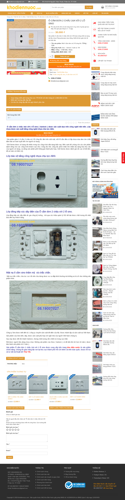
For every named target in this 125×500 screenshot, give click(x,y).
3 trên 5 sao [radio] (13, 430)
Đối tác (85, 13)
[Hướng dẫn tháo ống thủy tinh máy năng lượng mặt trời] (97, 380)
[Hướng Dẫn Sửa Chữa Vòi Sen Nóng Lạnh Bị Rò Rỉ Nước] (97, 333)
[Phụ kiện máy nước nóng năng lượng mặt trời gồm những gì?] (97, 220)
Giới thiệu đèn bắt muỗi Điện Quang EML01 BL (108, 342)
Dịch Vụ (39, 13)
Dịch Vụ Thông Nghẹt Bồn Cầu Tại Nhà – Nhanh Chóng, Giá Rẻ (110, 267)
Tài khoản (104, 13)
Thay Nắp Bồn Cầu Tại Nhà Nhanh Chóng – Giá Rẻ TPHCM (109, 279)
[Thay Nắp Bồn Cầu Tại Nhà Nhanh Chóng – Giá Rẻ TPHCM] (97, 281)
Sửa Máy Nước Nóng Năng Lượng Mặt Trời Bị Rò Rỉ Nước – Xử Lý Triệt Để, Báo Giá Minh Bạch (110, 231)
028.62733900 (24, 486)
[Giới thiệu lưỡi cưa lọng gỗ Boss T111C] (97, 369)
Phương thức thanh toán (44, 482)
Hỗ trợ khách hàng (71, 477)
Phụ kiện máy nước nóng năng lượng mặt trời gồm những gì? (110, 218)
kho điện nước (73, 347)
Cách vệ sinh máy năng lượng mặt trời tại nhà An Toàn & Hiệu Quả (109, 315)
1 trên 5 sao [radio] (7, 430)
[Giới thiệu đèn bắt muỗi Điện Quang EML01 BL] (97, 345)
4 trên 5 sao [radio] (15, 430)
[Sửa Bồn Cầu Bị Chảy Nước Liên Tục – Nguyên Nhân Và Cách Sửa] (97, 208)
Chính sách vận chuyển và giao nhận (48, 477)
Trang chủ (9, 17)
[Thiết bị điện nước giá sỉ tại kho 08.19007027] (24, 7)
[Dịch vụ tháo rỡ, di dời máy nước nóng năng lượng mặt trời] (97, 305)
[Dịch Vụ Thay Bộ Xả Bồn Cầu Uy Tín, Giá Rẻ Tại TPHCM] (97, 257)
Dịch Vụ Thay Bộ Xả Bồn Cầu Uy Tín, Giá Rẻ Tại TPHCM (109, 255)
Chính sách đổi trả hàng (44, 488)
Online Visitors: (99, 471)
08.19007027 (14, 486)
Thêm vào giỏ (64, 56)
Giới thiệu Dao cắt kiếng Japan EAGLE (109, 353)
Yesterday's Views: (100, 478)
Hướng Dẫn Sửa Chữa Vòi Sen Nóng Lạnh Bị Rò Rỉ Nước (109, 330)
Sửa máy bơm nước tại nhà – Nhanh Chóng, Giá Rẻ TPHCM (109, 291)
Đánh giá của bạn (12, 427)
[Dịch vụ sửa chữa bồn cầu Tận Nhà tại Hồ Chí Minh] (97, 246)
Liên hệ (94, 13)
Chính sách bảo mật (43, 474)
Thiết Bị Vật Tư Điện (19, 17)
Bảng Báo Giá (66, 13)
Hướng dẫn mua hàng (58, 60)
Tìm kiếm (89, 7)
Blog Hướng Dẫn (52, 13)
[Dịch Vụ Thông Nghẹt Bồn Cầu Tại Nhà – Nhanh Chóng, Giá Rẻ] (97, 269)
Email (8, 450)
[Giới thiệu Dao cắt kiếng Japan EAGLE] (97, 357)
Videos (77, 13)
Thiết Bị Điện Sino (32, 17)
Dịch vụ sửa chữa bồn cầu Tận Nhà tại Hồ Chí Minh (110, 243)
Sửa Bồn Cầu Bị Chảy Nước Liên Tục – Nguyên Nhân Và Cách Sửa (110, 207)
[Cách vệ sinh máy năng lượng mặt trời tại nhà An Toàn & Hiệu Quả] (97, 317)
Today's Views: (99, 475)
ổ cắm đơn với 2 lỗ (72, 74)
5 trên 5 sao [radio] (18, 430)
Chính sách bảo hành (43, 485)
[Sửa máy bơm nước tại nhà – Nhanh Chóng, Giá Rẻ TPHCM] (97, 293)
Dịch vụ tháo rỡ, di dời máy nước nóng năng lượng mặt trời (110, 302)
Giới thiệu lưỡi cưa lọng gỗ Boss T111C (109, 365)
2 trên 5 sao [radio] (10, 430)
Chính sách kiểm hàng (44, 480)
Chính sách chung (42, 471)
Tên (8, 444)
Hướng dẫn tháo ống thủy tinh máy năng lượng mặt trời (109, 378)
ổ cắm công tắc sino (59, 74)
